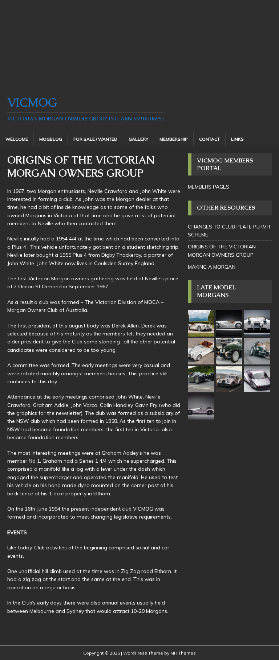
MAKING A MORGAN (211, 267)
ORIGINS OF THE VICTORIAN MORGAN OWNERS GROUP (222, 250)
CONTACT (209, 139)
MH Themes (183, 653)
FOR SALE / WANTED (95, 139)
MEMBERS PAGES (208, 186)
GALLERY (138, 139)
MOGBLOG (50, 139)
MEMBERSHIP (173, 139)
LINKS (237, 139)
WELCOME (16, 139)
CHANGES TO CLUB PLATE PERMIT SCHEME (229, 230)
